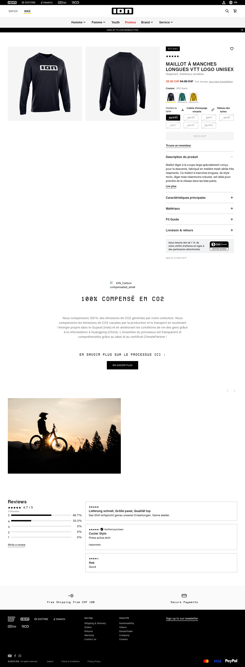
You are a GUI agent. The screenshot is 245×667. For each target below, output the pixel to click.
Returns (88, 631)
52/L (173, 125)
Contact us (90, 639)
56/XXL (208, 125)
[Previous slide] (227, 390)
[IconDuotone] (28, 2)
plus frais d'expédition (221, 81)
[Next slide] (234, 390)
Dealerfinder (126, 631)
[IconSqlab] (62, 2)
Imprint (50, 661)
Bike (27, 11)
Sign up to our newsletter (182, 618)
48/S (209, 117)
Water (13, 11)
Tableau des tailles (223, 109)
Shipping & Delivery (95, 623)
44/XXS (173, 117)
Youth (116, 22)
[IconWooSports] (75, 2)
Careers (123, 639)
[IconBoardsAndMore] (11, 619)
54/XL (190, 125)
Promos (130, 22)
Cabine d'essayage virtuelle (197, 109)
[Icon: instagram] (19, 655)
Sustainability (126, 623)
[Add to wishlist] (232, 48)
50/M (227, 117)
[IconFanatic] (47, 2)
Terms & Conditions (70, 661)
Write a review (16, 545)
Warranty (89, 635)
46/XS (191, 117)
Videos (122, 627)
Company (124, 635)
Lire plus (171, 186)
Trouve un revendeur (178, 145)
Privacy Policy (94, 661)
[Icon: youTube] (10, 655)
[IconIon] (12, 2)
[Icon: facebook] (15, 655)
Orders (88, 627)
